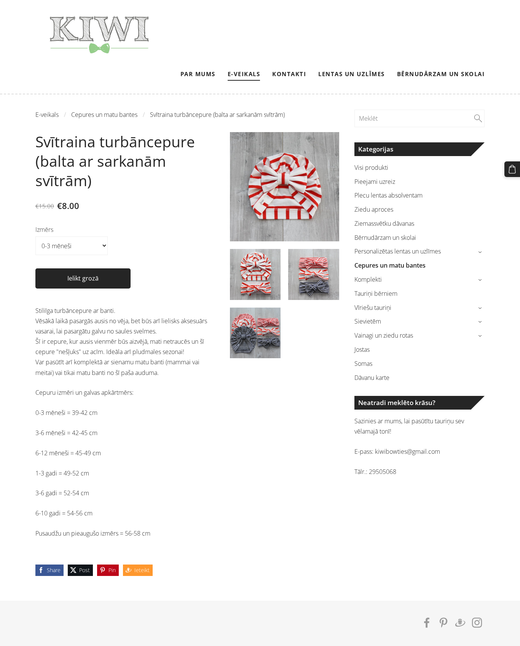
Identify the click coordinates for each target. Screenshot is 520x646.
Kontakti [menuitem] (289, 74)
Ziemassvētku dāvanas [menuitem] (384, 223)
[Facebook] (426, 622)
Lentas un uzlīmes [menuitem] (351, 74)
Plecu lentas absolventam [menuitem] (388, 195)
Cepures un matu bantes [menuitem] (390, 265)
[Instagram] (477, 622)
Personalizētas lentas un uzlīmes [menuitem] (397, 251)
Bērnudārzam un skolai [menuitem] (441, 74)
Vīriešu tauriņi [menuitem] (372, 307)
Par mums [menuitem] (197, 74)
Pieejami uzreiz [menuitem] (374, 181)
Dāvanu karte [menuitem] (371, 377)
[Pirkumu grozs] (512, 169)
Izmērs (44, 229)
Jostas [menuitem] (362, 349)
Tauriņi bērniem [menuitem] (375, 293)
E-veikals (47, 114)
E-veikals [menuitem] (244, 74)
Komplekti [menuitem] (368, 279)
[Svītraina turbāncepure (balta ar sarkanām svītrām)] (255, 274)
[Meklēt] (478, 118)
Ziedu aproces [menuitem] (373, 209)
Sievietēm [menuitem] (367, 321)
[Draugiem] (460, 622)
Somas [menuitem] (363, 363)
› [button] (481, 252)
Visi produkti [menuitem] (371, 167)
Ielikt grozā (83, 278)
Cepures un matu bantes (104, 114)
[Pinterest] (443, 622)
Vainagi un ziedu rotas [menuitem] (383, 335)
